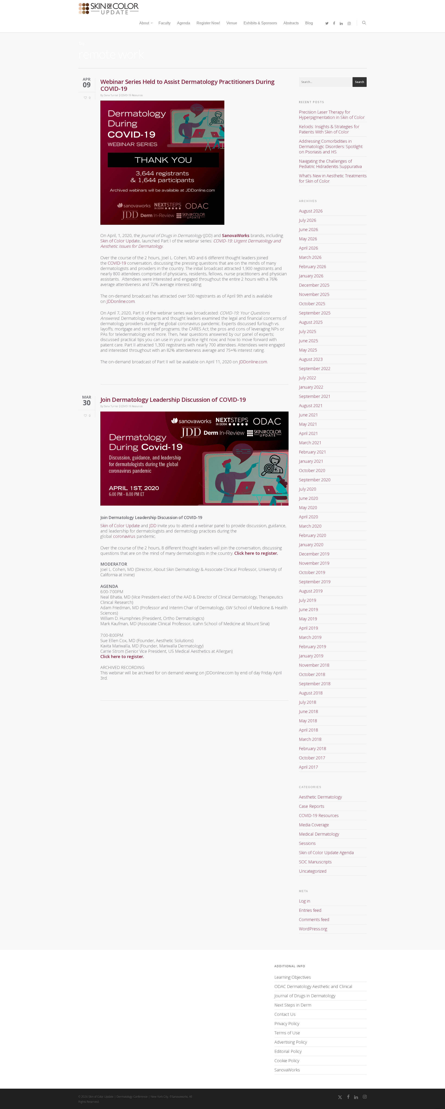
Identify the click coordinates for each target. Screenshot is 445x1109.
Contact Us (285, 1014)
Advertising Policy (290, 1042)
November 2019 (314, 563)
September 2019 (315, 581)
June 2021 (308, 415)
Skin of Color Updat (118, 241)
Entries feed (310, 910)
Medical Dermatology (319, 834)
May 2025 (308, 350)
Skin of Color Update (120, 525)
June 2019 (308, 609)
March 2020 (310, 526)
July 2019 (307, 600)
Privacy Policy (286, 1023)
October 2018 (312, 674)
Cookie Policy (286, 1060)
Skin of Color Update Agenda (326, 852)
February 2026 (312, 266)
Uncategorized (313, 871)
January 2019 (311, 656)
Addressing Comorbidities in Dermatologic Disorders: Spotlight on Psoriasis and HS (330, 146)
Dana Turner (111, 95)
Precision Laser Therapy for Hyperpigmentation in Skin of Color (332, 114)
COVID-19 (117, 263)
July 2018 (307, 702)
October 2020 (312, 470)
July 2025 (307, 331)
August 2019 (311, 591)
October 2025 (312, 303)
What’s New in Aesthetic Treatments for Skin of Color (333, 178)
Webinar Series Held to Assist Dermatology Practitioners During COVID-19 (187, 85)
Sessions (307, 843)
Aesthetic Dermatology (320, 797)
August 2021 (311, 405)
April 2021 (308, 433)
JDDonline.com (121, 301)
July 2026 (307, 220)
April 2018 (308, 730)
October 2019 (312, 572)
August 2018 (311, 693)
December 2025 (314, 285)
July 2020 (307, 489)
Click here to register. (256, 553)
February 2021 (312, 452)
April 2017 (308, 767)
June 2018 (308, 711)
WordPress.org (313, 929)
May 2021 (308, 424)
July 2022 (307, 377)
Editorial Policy (288, 1051)
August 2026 (311, 211)
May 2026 (308, 238)
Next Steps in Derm (292, 1005)
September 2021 (315, 396)
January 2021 (311, 461)
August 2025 (311, 322)
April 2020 (308, 517)
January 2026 (311, 276)
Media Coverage (314, 824)
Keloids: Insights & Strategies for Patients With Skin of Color (329, 129)
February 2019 (312, 646)
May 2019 (308, 618)
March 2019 (310, 637)
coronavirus (124, 536)
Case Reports (311, 806)
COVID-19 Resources (132, 95)
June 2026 (308, 229)
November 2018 (314, 665)
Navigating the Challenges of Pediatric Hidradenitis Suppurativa (330, 163)
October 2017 (312, 757)
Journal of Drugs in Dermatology (304, 995)
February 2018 (312, 748)
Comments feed (314, 919)
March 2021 (310, 442)
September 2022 (315, 368)
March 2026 (310, 257)
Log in (304, 901)
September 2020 (315, 479)
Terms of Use (287, 1033)
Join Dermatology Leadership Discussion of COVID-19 (173, 399)
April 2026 (308, 248)
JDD (152, 525)
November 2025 (314, 294)
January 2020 (311, 544)
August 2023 (311, 359)
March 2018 (310, 739)
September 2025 (315, 313)
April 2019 (308, 628)
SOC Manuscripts (315, 862)
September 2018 (315, 683)
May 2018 (308, 720)
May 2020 (308, 507)
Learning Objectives (292, 977)
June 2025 (308, 340)
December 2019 (314, 554)
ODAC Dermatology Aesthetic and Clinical (313, 986)
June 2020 (308, 498)
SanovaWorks (287, 1070)
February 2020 (312, 535)
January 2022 (311, 387)
